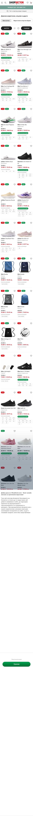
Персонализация (17, 659)
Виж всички (6, 20)
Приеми (16, 664)
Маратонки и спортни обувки (22, 20)
